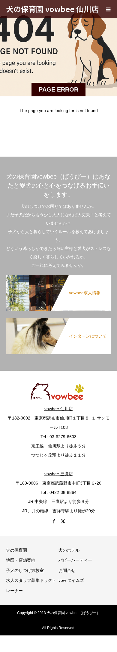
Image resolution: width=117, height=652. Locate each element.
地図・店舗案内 (20, 560)
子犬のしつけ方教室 (25, 570)
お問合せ (66, 570)
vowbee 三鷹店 (58, 473)
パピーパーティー (75, 560)
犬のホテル (69, 550)
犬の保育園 (16, 550)
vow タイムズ (71, 580)
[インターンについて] (58, 320)
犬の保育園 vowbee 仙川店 (52, 8)
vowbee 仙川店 (58, 408)
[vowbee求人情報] (58, 277)
